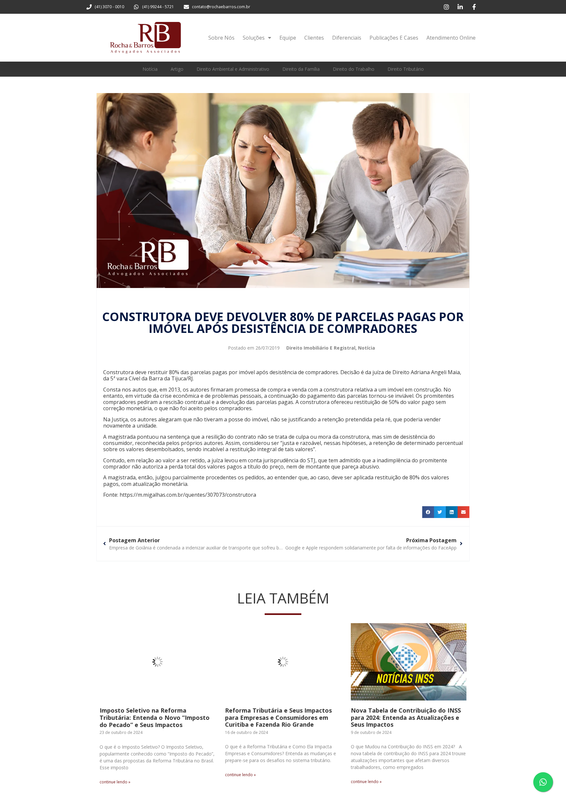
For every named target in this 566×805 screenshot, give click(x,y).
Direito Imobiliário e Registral (320, 348)
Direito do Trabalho (353, 69)
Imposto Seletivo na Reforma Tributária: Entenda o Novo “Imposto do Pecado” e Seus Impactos (155, 717)
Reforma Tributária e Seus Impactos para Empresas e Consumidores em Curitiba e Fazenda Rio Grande (278, 717)
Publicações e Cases (393, 37)
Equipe (287, 37)
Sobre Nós (221, 37)
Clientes (314, 37)
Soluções (254, 37)
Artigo (177, 69)
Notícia (150, 69)
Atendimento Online (451, 37)
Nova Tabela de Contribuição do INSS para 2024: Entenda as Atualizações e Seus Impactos (406, 717)
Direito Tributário (405, 69)
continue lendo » (115, 782)
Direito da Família (301, 69)
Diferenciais (346, 37)
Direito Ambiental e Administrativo (233, 69)
